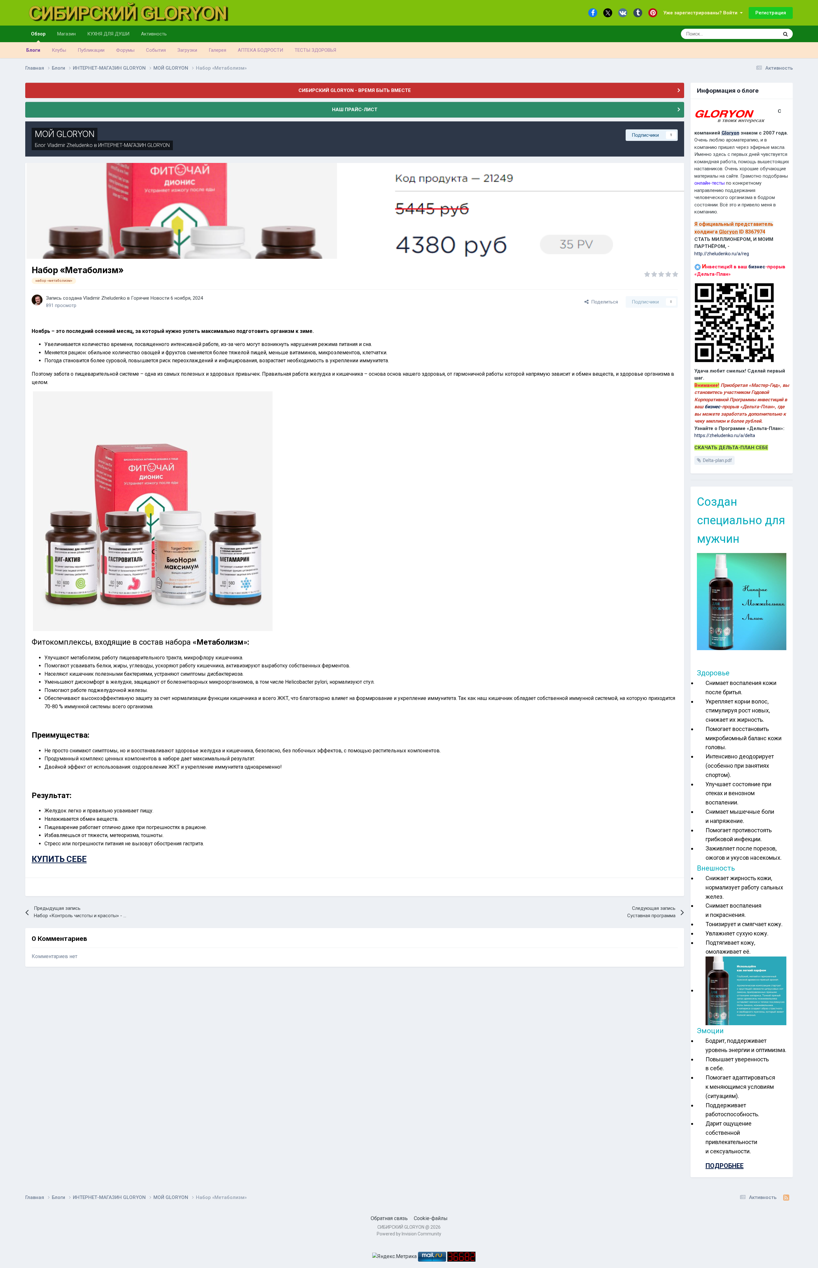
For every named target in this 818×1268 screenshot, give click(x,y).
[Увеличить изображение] (741, 601)
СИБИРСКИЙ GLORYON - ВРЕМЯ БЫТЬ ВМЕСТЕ (354, 90)
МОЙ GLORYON (64, 134)
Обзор (38, 34)
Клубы (59, 50)
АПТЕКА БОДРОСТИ (260, 50)
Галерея (217, 50)
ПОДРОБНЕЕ (725, 1166)
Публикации (91, 50)
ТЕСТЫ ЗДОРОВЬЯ (315, 50)
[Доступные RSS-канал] (786, 1197)
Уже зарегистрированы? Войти (701, 13)
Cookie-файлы (431, 1218)
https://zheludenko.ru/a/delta (724, 435)
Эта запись (759, 34)
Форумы (125, 50)
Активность (154, 34)
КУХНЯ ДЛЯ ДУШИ (108, 34)
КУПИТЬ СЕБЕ (59, 859)
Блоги (33, 50)
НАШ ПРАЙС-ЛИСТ (354, 109)
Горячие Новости (150, 298)
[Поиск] (785, 34)
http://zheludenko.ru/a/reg (721, 254)
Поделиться (603, 302)
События (156, 50)
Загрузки (187, 50)
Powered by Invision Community (409, 1233)
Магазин (66, 34)
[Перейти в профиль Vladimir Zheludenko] (37, 300)
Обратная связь (389, 1218)
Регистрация (770, 13)
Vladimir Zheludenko (70, 145)
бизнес (756, 267)
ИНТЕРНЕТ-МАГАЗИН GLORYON (134, 145)
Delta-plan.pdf (717, 460)
